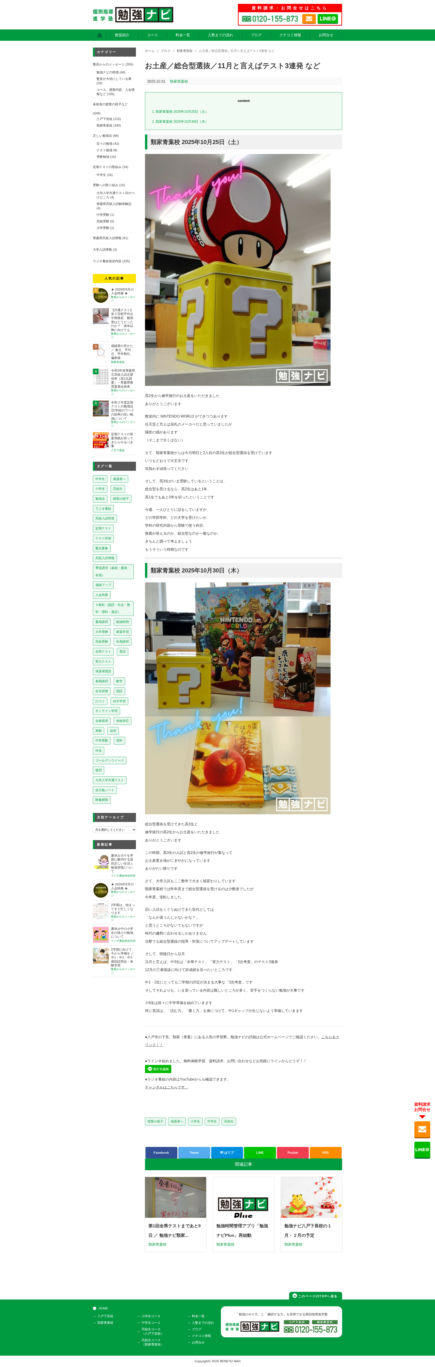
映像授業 (101, 800)
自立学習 (119, 701)
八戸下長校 (104, 119)
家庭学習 (122, 632)
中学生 (212, 1121)
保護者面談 (103, 671)
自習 (113, 731)
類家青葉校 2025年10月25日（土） (180, 111)
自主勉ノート (104, 790)
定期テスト (103, 528)
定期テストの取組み (107, 167)
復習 (98, 770)
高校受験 (103, 221)
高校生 (229, 1121)
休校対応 (122, 721)
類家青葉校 (185, 51)
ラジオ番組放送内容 (107, 261)
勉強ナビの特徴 (108, 72)
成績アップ (103, 585)
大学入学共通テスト (109, 780)
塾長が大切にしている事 (114, 79)
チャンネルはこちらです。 (166, 1087)
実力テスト (103, 661)
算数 (98, 731)
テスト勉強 (104, 150)
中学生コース (151, 1322)
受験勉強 (103, 157)
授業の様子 (155, 1121)
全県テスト (103, 651)
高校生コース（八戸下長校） (153, 1331)
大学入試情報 (102, 249)
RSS (325, 1152)
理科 (119, 740)
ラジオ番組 (103, 508)
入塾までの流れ (220, 35)
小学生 (195, 1121)
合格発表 (101, 721)
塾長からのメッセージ (109, 64)
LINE (259, 1152)
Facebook (161, 1152)
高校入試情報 (104, 558)
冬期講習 (122, 641)
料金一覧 (183, 35)
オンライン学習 (106, 711)
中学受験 (103, 214)
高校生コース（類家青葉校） (153, 1342)
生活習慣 (101, 691)
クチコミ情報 (290, 35)
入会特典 (101, 595)
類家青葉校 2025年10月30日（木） (180, 121)
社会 (98, 750)
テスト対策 (103, 538)
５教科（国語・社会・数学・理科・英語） (112, 608)
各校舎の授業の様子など (110, 104)
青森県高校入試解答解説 (114, 204)
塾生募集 (101, 548)
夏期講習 (101, 622)
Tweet (194, 1152)
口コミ (100, 701)
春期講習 (101, 681)
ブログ (256, 35)
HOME (103, 1308)
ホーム (150, 51)
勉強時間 (122, 622)
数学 (119, 681)
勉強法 (100, 498)
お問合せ (326, 35)
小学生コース (151, 1316)
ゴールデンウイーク (109, 760)
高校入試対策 (104, 518)
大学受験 (103, 228)
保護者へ (177, 1121)
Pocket (293, 1152)
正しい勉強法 (102, 135)
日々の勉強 (104, 143)
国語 (119, 691)
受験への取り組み (105, 185)
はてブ (228, 1152)
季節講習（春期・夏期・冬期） (112, 571)
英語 (122, 651)
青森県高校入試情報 (107, 238)
